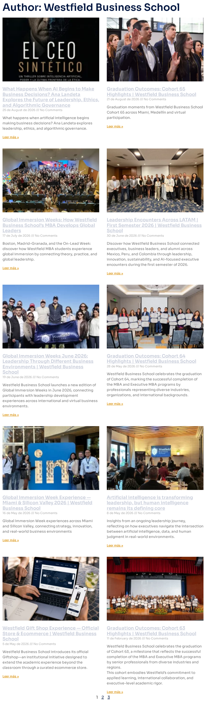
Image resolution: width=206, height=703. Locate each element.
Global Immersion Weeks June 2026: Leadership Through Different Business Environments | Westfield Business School (48, 364)
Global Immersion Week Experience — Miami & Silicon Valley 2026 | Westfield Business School (47, 503)
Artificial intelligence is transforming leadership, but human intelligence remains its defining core (150, 503)
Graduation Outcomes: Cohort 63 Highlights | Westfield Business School (151, 630)
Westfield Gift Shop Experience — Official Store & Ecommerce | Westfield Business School (51, 633)
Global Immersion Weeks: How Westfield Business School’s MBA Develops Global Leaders (50, 225)
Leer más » (11, 137)
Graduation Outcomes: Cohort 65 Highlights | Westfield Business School (151, 91)
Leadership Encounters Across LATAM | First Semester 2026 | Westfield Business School (154, 225)
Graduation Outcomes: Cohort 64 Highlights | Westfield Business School (151, 358)
